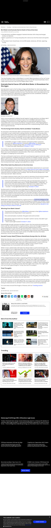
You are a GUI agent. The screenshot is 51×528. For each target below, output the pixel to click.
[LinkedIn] (5, 296)
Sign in (48, 21)
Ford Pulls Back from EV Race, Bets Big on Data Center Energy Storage (43, 324)
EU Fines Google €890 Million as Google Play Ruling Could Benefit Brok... (41, 364)
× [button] (49, 517)
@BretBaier (32, 143)
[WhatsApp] (22, 296)
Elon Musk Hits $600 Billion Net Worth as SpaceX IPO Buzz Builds (19, 333)
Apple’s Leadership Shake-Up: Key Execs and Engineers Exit (19, 341)
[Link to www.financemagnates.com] (7, 325)
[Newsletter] (45, 22)
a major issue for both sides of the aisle (37, 169)
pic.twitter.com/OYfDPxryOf (33, 145)
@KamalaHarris (18, 143)
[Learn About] (19, 298)
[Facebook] (15, 296)
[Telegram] (12, 296)
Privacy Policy (28, 524)
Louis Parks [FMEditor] (16, 32)
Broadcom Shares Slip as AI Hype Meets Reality (43, 332)
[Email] (9, 296)
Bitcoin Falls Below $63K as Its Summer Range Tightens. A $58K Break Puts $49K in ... (25, 364)
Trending (9, 27)
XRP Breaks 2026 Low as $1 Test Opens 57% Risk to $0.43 (8, 364)
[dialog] (25, 522)
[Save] (32, 297)
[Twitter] (2, 296)
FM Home (3, 27)
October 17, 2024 (29, 146)
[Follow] (25, 297)
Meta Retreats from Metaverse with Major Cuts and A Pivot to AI (43, 341)
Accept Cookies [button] (40, 521)
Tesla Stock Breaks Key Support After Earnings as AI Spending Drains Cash (9, 380)
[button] (17, 526)
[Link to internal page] (5, 306)
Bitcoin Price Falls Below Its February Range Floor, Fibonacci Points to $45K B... (41, 380)
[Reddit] (29, 296)
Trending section (38, 285)
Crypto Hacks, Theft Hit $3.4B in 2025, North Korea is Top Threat (19, 324)
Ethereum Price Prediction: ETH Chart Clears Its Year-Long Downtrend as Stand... (25, 380)
